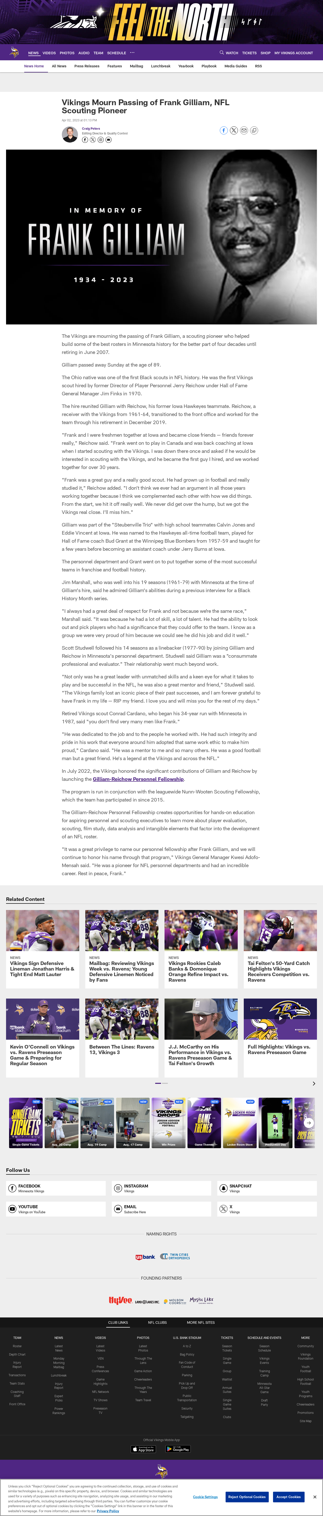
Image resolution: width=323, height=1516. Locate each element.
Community (306, 1346)
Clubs (227, 1417)
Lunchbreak (59, 1375)
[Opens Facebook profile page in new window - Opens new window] (85, 140)
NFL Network (100, 1391)
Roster (17, 1346)
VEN (100, 1358)
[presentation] (315, 1084)
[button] (158, 1083)
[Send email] (244, 133)
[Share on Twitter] (234, 133)
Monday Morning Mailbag (59, 1363)
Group (227, 1371)
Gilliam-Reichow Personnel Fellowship (138, 779)
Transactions (17, 1375)
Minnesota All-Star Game (264, 1388)
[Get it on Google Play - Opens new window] (178, 1451)
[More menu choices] (132, 52)
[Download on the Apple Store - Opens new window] (143, 1449)
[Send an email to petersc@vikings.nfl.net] (108, 140)
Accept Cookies (289, 1497)
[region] (161, 1497)
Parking (187, 1375)
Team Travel (143, 1400)
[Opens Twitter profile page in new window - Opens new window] (93, 140)
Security (187, 1408)
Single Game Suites (227, 1404)
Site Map (306, 1421)
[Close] (314, 1497)
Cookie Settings (205, 1497)
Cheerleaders (143, 1379)
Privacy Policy (108, 1511)
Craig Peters (91, 128)
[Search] (222, 52)
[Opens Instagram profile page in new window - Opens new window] (101, 140)
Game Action (143, 1371)
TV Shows (100, 1400)
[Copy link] (254, 130)
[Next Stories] (309, 1123)
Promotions (306, 1412)
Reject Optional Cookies (247, 1497)
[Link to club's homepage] (14, 52)
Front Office (17, 1404)
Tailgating (187, 1416)
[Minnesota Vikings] (161, 1472)
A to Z (187, 1346)
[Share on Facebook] (224, 133)
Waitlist (227, 1379)
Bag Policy (187, 1354)
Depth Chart (17, 1354)
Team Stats (17, 1383)
